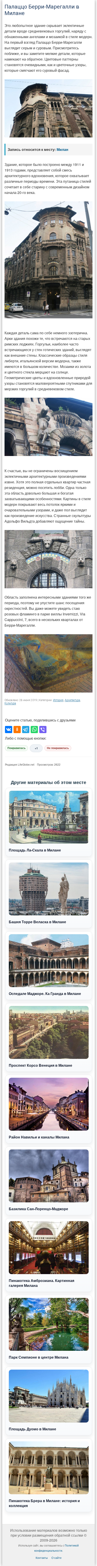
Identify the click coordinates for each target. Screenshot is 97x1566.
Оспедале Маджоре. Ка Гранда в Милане (45, 993)
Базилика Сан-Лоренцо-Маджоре (38, 1208)
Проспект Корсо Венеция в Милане (40, 1065)
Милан (62, 149)
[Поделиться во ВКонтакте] (8, 729)
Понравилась (16, 748)
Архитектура (72, 700)
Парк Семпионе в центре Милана (38, 1357)
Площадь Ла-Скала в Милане (35, 850)
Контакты (42, 1557)
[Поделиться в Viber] (42, 729)
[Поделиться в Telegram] (25, 729)
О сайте (56, 1557)
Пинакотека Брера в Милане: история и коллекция (44, 1503)
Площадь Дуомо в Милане (32, 1428)
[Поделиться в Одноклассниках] (17, 729)
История (58, 700)
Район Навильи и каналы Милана (39, 1137)
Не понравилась (58, 748)
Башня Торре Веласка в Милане (37, 921)
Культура (10, 703)
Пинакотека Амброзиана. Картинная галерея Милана (41, 1283)
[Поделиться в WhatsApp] (34, 729)
